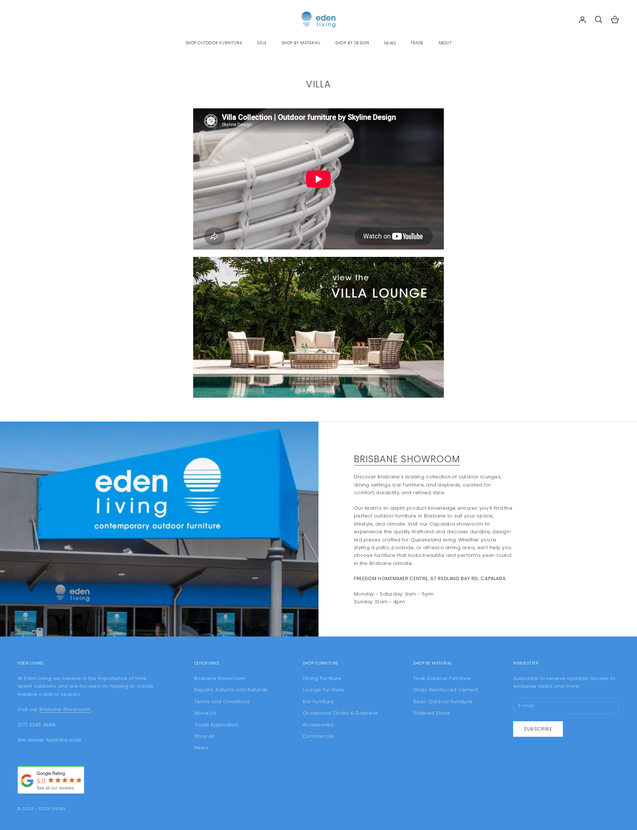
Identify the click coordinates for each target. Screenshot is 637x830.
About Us (205, 712)
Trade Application (216, 724)
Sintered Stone (431, 712)
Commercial (318, 736)
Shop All (204, 736)
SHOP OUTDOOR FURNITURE (214, 43)
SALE (262, 43)
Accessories (318, 724)
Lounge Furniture (323, 689)
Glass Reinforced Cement (445, 689)
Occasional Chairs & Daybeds (340, 712)
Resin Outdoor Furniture (442, 701)
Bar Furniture (318, 701)
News (390, 43)
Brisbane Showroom (407, 459)
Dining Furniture (322, 678)
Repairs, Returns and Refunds (231, 689)
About (445, 43)
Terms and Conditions (222, 701)
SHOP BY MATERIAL (301, 43)
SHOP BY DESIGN (352, 43)
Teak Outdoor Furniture (442, 678)
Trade (417, 43)
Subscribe (538, 729)
